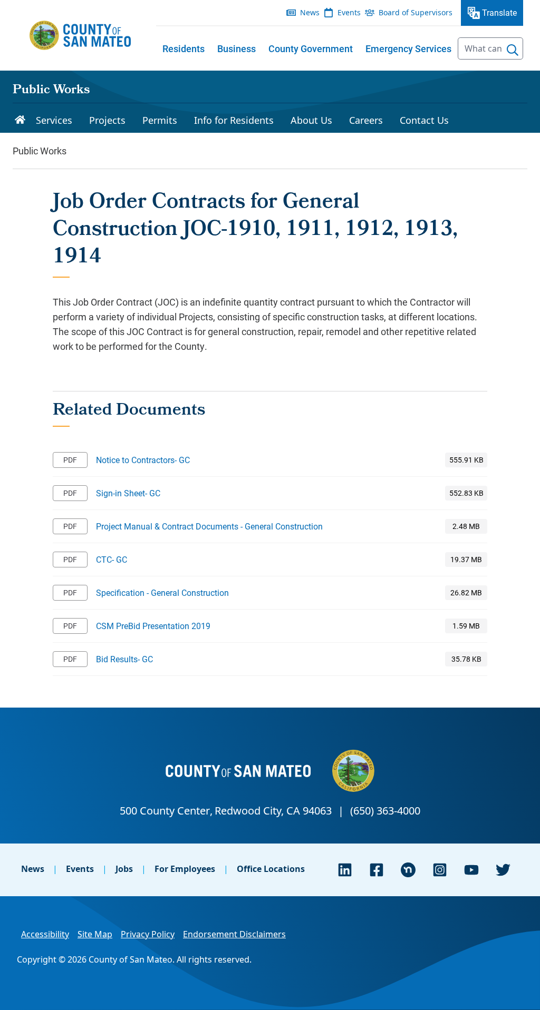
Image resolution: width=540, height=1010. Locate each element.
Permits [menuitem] (159, 120)
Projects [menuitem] (107, 120)
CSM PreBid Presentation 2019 (153, 625)
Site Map (95, 934)
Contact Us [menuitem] (424, 120)
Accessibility (45, 934)
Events (80, 869)
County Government (310, 48)
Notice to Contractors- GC (143, 459)
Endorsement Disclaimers (234, 934)
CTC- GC (111, 559)
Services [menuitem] (54, 120)
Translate (499, 12)
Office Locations (271, 869)
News (32, 869)
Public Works (51, 90)
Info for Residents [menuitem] (234, 120)
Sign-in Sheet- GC (128, 492)
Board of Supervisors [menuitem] (415, 12)
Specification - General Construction (162, 592)
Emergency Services (408, 48)
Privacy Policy (148, 934)
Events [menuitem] (349, 12)
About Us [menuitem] (311, 120)
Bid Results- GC (124, 658)
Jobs (124, 869)
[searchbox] (490, 48)
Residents (183, 48)
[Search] (512, 50)
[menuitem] (183, 48)
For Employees (185, 869)
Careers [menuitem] (366, 120)
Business (236, 48)
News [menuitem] (310, 12)
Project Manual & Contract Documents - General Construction (209, 526)
